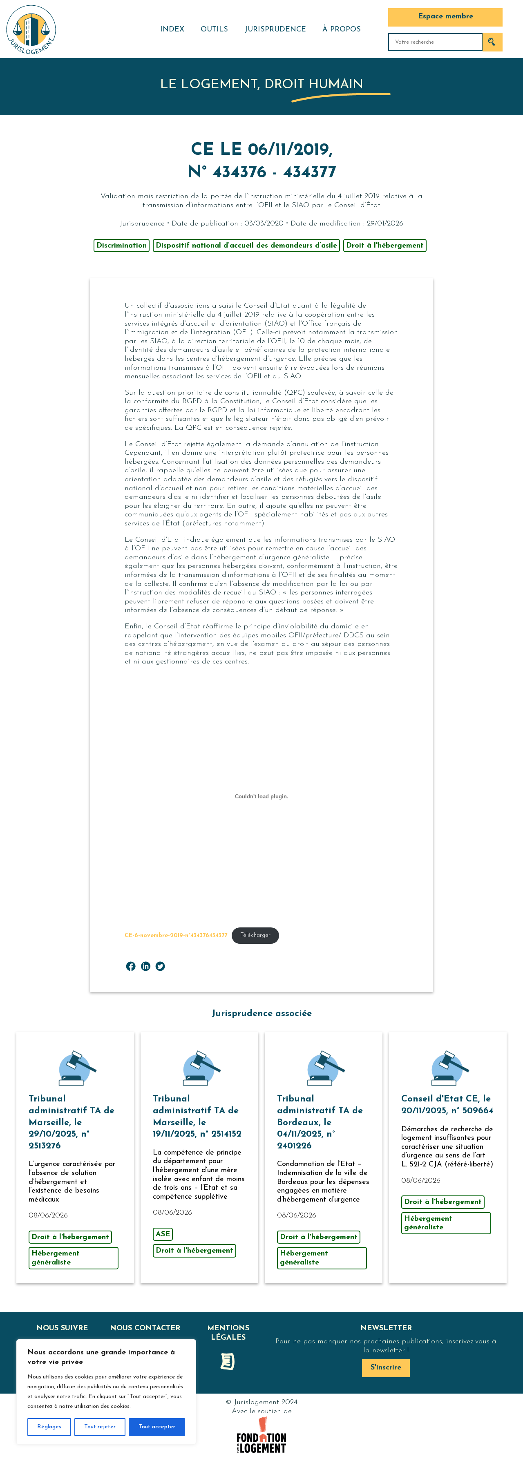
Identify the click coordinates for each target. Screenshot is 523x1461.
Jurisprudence (275, 30)
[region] (106, 1392)
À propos (341, 30)
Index (172, 30)
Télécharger (255, 935)
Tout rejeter (100, 1427)
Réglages (49, 1427)
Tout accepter (157, 1427)
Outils (214, 30)
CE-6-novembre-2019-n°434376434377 (176, 935)
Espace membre (445, 16)
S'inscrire (386, 1368)
